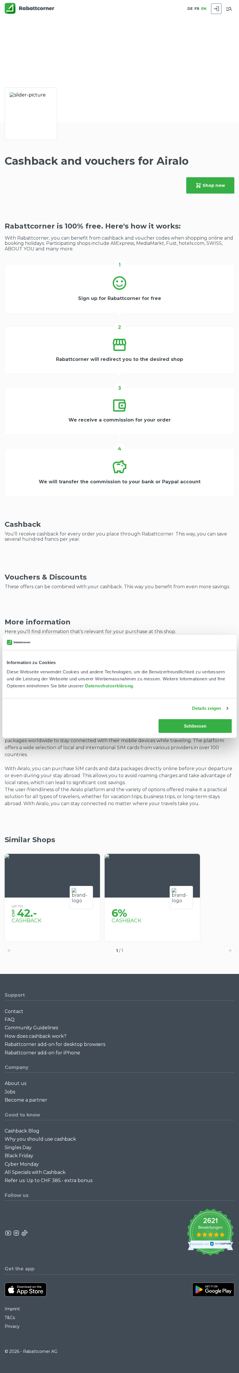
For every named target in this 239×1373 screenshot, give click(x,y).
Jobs (10, 1092)
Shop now (214, 185)
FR (196, 8)
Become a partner (26, 1100)
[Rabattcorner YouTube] (8, 1233)
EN (203, 8)
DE (190, 8)
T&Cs (10, 1317)
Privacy (12, 1326)
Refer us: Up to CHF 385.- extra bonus (48, 1180)
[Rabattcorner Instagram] (16, 1233)
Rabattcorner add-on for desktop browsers (55, 1044)
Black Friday (19, 1155)
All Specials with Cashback (35, 1172)
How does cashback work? (35, 1036)
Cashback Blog (22, 1131)
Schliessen (195, 726)
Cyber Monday (22, 1164)
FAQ (10, 1019)
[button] (9, 950)
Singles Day (18, 1147)
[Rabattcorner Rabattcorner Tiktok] (24, 1233)
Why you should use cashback (40, 1139)
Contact (14, 1011)
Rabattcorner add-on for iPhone (42, 1053)
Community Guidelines (31, 1027)
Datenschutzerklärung (109, 685)
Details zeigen (206, 708)
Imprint (12, 1308)
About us (15, 1083)
